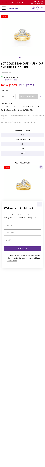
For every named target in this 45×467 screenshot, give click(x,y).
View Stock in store (11, 80)
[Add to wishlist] (41, 96)
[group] (22, 2)
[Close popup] (39, 204)
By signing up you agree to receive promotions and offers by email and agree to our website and (24, 258)
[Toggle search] (27, 8)
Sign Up (22, 248)
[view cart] (42, 8)
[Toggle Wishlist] (41, 167)
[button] (20, 57)
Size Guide (4, 90)
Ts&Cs (36, 258)
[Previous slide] (4, 191)
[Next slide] (41, 191)
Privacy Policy (12, 260)
